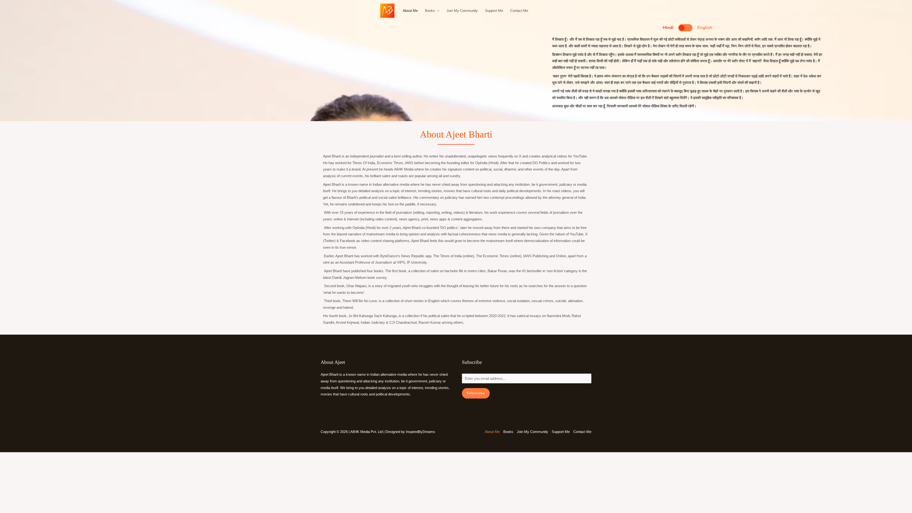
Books (430, 11)
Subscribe (476, 393)
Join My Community (462, 11)
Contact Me (519, 11)
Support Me (494, 11)
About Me (410, 11)
